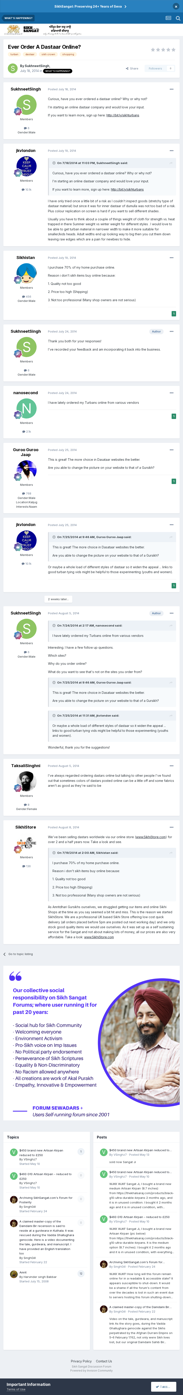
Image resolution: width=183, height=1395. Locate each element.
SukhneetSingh (37, 66)
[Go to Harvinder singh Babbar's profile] (14, 1274)
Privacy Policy (81, 1361)
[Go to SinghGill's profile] (14, 1200)
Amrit (23, 1272)
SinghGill (30, 1206)
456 (28, 296)
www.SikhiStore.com (151, 837)
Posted (62, 89)
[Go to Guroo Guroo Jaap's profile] (27, 470)
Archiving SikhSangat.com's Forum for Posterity (135, 1262)
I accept (166, 1387)
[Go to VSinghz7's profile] (14, 1152)
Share (133, 68)
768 (28, 493)
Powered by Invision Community (91, 1370)
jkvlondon (25, 150)
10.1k (28, 189)
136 (28, 866)
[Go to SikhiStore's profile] (27, 843)
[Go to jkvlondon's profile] (27, 166)
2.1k (28, 431)
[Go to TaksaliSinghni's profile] (27, 781)
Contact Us (104, 1361)
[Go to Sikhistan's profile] (27, 273)
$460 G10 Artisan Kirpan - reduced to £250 (139, 1217)
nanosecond (25, 392)
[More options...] (171, 89)
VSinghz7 (30, 1159)
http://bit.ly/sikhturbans (122, 115)
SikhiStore (25, 827)
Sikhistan (26, 257)
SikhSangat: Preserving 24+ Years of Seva (88, 6)
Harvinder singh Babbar (40, 1277)
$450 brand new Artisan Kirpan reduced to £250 (139, 1150)
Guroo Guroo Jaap (25, 452)
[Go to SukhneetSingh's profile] (13, 68)
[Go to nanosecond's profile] (27, 408)
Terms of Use (16, 1389)
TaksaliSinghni (25, 765)
